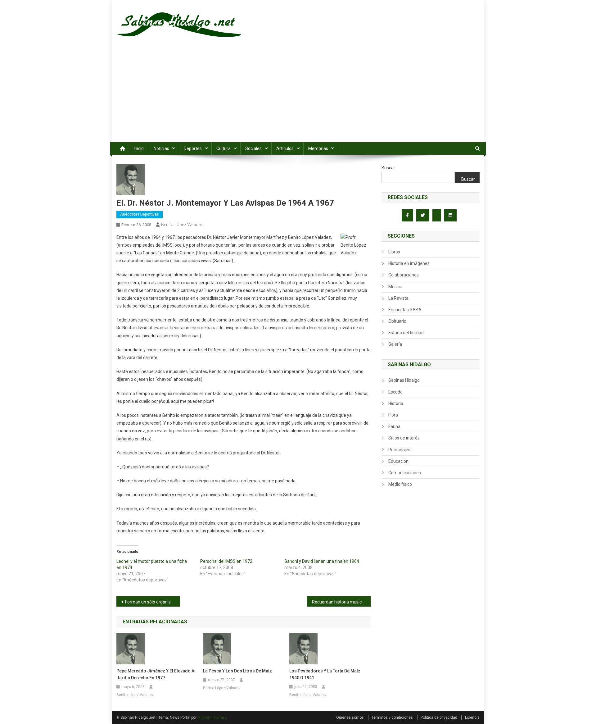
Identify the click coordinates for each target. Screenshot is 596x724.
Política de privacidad (439, 717)
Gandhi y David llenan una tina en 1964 (321, 561)
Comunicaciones (404, 472)
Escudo (395, 391)
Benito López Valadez (182, 224)
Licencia (472, 717)
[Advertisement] (298, 95)
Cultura (223, 148)
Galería (395, 344)
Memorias (318, 148)
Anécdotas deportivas (139, 214)
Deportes (193, 148)
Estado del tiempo (406, 332)
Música (395, 286)
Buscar (388, 167)
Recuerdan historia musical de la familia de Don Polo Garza (341, 601)
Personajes (399, 449)
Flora (393, 414)
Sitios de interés (404, 437)
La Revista (398, 298)
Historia (395, 403)
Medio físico (400, 484)
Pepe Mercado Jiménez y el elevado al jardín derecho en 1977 (156, 674)
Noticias (161, 148)
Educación (398, 461)
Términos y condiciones (392, 717)
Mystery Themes (211, 717)
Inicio (139, 148)
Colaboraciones (403, 274)
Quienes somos (350, 717)
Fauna (394, 426)
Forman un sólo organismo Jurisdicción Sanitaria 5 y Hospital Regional (152, 601)
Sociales (253, 148)
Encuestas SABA (405, 309)
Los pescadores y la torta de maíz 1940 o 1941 (324, 674)
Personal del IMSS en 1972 (226, 561)
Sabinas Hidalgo (404, 380)
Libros (394, 251)
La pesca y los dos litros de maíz (237, 670)
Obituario (397, 321)
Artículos (285, 148)
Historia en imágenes (409, 263)
